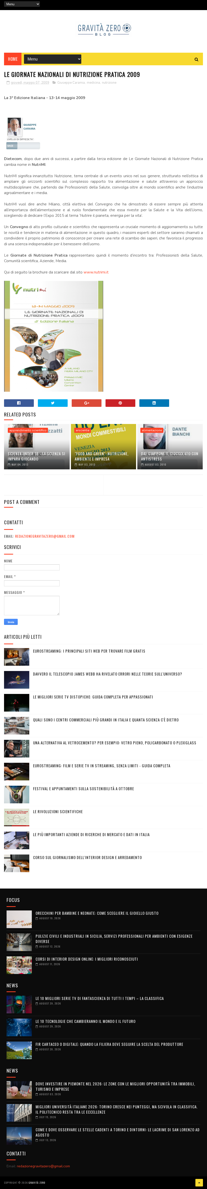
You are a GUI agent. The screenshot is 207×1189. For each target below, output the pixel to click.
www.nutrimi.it (96, 272)
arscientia (82, 430)
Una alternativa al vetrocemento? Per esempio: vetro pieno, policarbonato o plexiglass (114, 742)
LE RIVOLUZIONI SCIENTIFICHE (58, 811)
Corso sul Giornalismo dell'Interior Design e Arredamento (87, 857)
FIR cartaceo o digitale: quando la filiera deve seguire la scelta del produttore (109, 1044)
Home (12, 59)
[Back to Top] (199, 1182)
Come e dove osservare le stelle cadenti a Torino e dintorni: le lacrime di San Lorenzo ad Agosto (118, 1132)
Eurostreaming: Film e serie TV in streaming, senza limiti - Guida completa (101, 765)
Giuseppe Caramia (71, 82)
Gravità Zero (37, 1182)
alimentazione (152, 430)
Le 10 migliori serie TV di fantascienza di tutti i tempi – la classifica (100, 998)
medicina (93, 82)
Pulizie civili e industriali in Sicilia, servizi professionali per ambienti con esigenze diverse (114, 938)
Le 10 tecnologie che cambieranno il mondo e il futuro (86, 1021)
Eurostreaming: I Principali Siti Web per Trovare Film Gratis (89, 651)
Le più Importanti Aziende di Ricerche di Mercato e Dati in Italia (91, 834)
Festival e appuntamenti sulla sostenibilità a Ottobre (83, 788)
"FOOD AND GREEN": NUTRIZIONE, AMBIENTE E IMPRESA (101, 456)
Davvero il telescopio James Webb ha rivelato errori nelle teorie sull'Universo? (107, 674)
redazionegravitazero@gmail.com (44, 536)
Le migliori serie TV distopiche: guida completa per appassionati (93, 696)
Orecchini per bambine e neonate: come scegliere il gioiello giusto (97, 913)
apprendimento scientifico (27, 430)
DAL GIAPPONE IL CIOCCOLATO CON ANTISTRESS (169, 456)
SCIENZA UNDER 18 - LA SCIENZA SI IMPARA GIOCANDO (36, 456)
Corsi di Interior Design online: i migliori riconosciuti (87, 959)
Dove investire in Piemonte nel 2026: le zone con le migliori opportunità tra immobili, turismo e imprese (115, 1086)
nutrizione (109, 82)
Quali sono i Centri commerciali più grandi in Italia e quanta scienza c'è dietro (106, 719)
